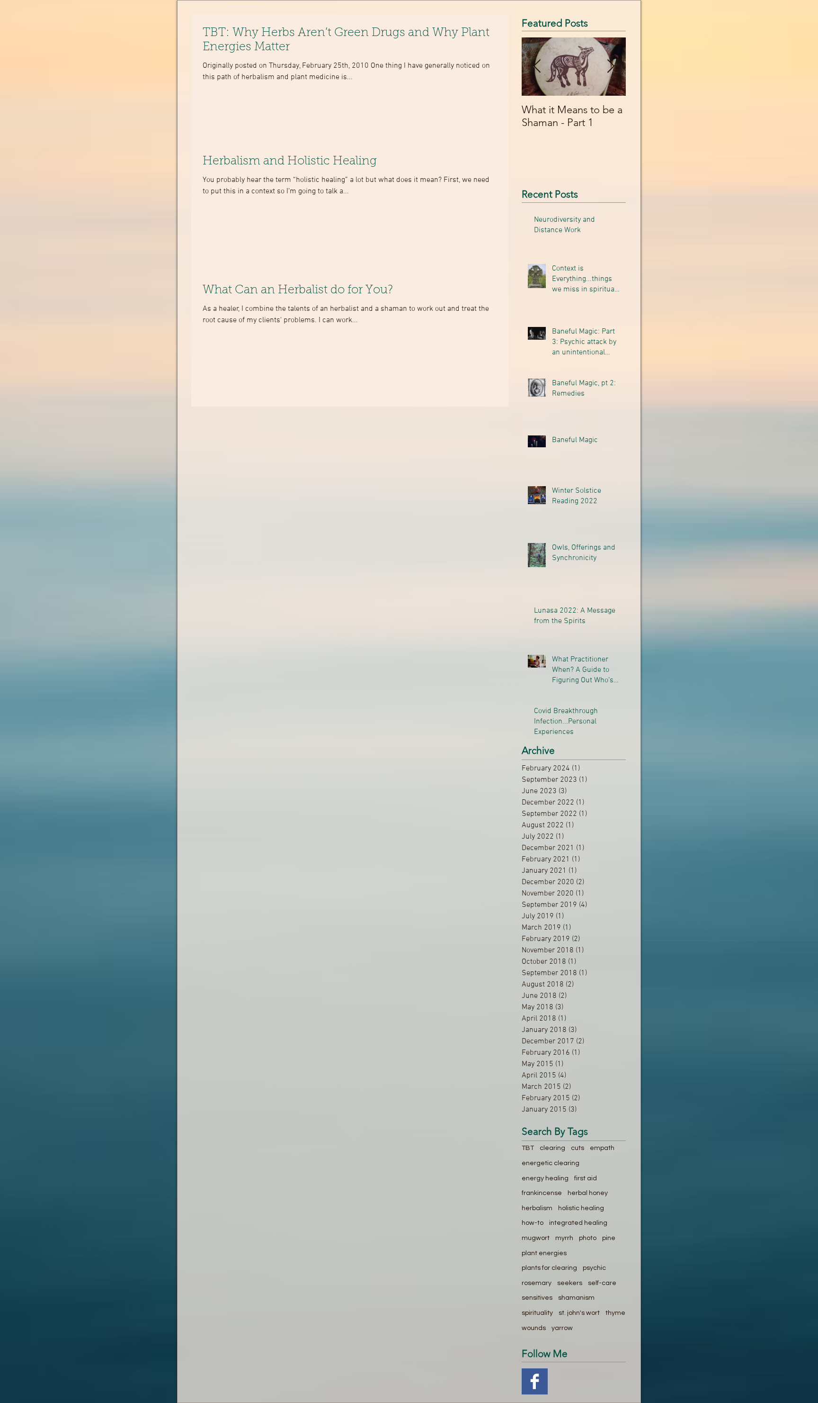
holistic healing (581, 1208)
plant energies (544, 1253)
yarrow (562, 1328)
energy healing (545, 1178)
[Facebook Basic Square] (535, 1381)
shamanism (576, 1297)
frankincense (542, 1193)
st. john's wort (579, 1313)
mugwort (536, 1238)
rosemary (536, 1283)
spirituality (537, 1313)
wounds (534, 1328)
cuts (577, 1148)
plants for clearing (549, 1268)
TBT (528, 1148)
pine (608, 1238)
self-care (602, 1283)
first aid (585, 1178)
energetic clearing (550, 1163)
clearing (552, 1148)
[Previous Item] (537, 67)
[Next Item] (610, 67)
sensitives (537, 1297)
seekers (569, 1283)
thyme (615, 1313)
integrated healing (578, 1223)
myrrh (564, 1238)
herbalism (537, 1208)
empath (602, 1148)
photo (587, 1238)
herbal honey (588, 1193)
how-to (532, 1223)
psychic (594, 1268)
